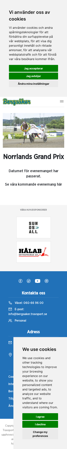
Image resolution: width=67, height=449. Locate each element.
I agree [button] (40, 416)
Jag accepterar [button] (33, 68)
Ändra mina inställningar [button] (33, 83)
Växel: (29, 302)
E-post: (27, 312)
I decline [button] (40, 424)
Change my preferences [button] (40, 433)
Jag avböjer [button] (33, 76)
